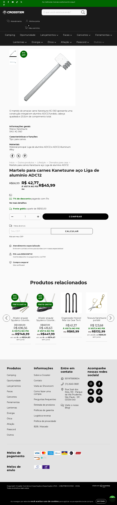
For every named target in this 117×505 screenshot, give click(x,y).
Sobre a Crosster (42, 375)
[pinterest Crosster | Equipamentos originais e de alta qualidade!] (4, 5)
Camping (10, 35)
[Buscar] (83, 12)
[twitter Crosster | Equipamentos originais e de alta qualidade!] (21, 2)
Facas (66, 35)
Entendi (101, 501)
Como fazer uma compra (42, 392)
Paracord (81, 42)
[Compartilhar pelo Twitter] (18, 157)
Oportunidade (28, 35)
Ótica (51, 42)
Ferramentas (102, 35)
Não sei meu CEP (16, 236)
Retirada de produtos (44, 405)
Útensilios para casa (58, 162)
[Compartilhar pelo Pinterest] (25, 157)
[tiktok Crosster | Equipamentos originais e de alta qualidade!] (17, 2)
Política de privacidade (45, 421)
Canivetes (83, 35)
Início (12, 162)
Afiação (65, 42)
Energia (36, 42)
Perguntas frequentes (45, 399)
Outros (98, 42)
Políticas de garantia (44, 410)
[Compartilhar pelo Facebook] (12, 157)
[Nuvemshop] (101, 487)
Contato (38, 380)
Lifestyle (41, 162)
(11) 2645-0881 (72, 384)
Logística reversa (42, 415)
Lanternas (19, 42)
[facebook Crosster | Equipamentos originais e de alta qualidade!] (8, 2)
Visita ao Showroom (44, 386)
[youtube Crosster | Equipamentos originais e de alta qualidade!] (13, 2)
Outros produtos (26, 162)
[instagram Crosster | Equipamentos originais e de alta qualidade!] (4, 2)
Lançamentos (48, 35)
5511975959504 (72, 378)
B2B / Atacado (41, 426)
